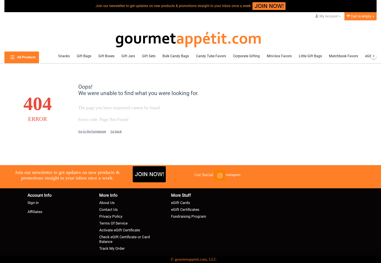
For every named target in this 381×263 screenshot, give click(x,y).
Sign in (33, 202)
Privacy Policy (110, 216)
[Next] (374, 56)
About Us (107, 202)
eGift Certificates (185, 209)
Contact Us (108, 209)
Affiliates (35, 212)
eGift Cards (180, 202)
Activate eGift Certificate (119, 230)
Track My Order (112, 248)
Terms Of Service (113, 223)
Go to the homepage (92, 131)
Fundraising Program (188, 216)
